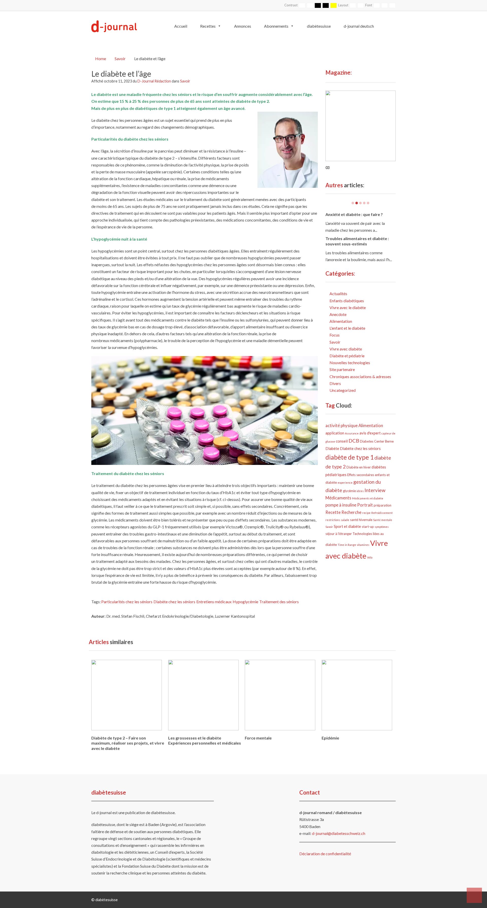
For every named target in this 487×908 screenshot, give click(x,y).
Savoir (120, 58)
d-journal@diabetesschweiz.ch (338, 833)
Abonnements (276, 26)
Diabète (332, 448)
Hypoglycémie (245, 601)
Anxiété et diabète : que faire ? (354, 214)
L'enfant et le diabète (347, 328)
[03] (360, 125)
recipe (366, 512)
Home (100, 58)
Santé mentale (382, 520)
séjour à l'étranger (338, 534)
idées (360, 491)
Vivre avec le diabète (347, 307)
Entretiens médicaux (214, 601)
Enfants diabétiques (346, 300)
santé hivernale (361, 520)
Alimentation (340, 321)
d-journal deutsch (359, 26)
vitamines (363, 544)
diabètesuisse (319, 26)
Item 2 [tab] (356, 203)
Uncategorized (342, 390)
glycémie (349, 491)
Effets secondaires (360, 475)
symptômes (382, 526)
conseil (342, 441)
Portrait (365, 505)
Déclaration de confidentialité (325, 853)
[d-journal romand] (114, 25)
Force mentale (258, 737)
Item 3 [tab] (360, 203)
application (334, 433)
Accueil (180, 26)
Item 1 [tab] (353, 203)
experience (345, 482)
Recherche (351, 512)
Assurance (352, 433)
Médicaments (338, 497)
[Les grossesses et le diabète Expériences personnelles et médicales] (203, 697)
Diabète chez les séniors (174, 601)
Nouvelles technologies (349, 362)
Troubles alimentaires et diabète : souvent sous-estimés (357, 241)
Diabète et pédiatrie (346, 355)
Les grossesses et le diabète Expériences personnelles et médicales (204, 740)
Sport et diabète (347, 526)
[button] (474, 895)
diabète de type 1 (349, 457)
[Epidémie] (357, 697)
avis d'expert (370, 433)
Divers (335, 383)
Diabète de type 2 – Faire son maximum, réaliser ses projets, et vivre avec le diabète (127, 743)
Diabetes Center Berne (377, 441)
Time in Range (347, 544)
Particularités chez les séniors (126, 601)
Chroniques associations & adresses (360, 376)
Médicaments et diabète (367, 498)
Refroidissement (382, 512)
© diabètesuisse (104, 900)
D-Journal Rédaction (154, 81)
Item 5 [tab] (368, 203)
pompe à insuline (340, 505)
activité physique (341, 425)
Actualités (338, 293)
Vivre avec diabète (345, 348)
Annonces (242, 26)
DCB (354, 441)
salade (345, 520)
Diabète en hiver (358, 467)
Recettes (208, 26)
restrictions (332, 520)
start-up (368, 527)
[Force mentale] (280, 697)
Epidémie (330, 737)
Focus (334, 334)
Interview (375, 490)
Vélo (369, 557)
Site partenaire (342, 369)
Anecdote (337, 314)
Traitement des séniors (279, 601)
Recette (333, 512)
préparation (382, 505)
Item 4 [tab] (364, 203)
